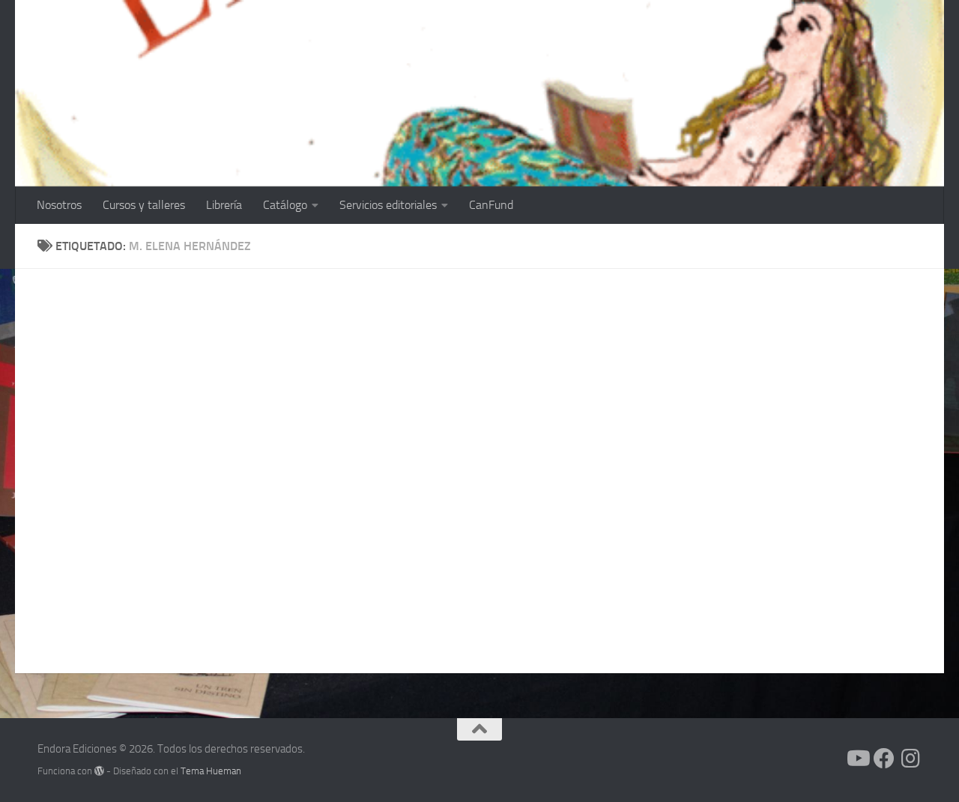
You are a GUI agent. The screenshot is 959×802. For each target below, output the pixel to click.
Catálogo (285, 205)
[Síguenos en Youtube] (857, 758)
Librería (224, 205)
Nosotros (59, 205)
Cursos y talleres (144, 205)
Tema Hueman (211, 771)
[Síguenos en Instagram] (911, 758)
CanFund (491, 205)
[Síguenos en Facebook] (884, 758)
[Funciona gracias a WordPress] (99, 771)
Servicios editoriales (388, 205)
